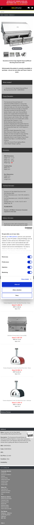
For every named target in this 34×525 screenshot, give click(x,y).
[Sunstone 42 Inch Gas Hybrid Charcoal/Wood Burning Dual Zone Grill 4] (24, 54)
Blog (2, 494)
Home (2, 14)
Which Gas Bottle (5, 507)
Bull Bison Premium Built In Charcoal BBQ (17, 335)
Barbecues (11, 14)
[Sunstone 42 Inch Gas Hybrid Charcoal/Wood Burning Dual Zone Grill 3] (18, 54)
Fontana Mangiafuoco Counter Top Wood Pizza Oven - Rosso (17, 368)
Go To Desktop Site (5, 467)
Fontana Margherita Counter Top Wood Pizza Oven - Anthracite (17, 400)
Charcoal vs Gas (5, 500)
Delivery (3, 476)
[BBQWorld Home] (16, 8)
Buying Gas (3, 503)
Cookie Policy (4, 483)
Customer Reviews (5, 492)
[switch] (29, 262)
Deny (17, 295)
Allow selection (17, 290)
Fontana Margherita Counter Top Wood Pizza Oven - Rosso (17, 303)
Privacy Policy (4, 484)
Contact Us (3, 473)
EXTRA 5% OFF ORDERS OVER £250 (17, 1)
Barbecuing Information (6, 498)
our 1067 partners (12, 236)
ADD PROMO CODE (11, 2)
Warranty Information (5, 490)
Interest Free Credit (5, 479)
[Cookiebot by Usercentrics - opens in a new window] (25, 228)
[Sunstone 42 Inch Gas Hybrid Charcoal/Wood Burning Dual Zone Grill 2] (12, 54)
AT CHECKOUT (24, 2)
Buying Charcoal (5, 502)
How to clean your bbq (6, 508)
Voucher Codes (4, 481)
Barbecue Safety (5, 505)
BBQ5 (18, 2)
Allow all (17, 284)
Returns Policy (4, 478)
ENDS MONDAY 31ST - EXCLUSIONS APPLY (17, 4)
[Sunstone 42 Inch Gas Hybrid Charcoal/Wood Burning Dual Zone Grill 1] (6, 54)
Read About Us (4, 489)
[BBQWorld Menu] (1, 8)
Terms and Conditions (6, 474)
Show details (25, 279)
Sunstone (6, 14)
